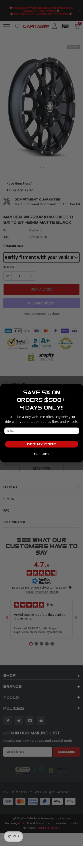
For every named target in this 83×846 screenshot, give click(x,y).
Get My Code (41, 444)
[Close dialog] (79, 387)
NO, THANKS (41, 453)
